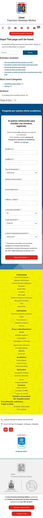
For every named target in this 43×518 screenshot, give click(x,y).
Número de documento (13, 179)
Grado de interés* (11, 220)
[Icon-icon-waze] (11, 430)
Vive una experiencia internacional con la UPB (18, 62)
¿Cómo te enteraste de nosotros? (16, 233)
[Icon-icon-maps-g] (6, 430)
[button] (38, 27)
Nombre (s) (9, 149)
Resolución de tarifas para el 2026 (15, 67)
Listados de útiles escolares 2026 (14, 69)
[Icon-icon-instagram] (9, 28)
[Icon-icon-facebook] (3, 28)
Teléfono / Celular (11, 199)
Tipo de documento (12, 169)
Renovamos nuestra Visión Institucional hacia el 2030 (21, 65)
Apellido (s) (9, 159)
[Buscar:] (11, 52)
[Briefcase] (34, 28)
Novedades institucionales (12, 84)
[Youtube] (15, 28)
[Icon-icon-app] (28, 28)
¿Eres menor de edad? (13, 210)
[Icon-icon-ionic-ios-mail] (22, 28)
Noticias (7, 86)
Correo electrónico (11, 189)
